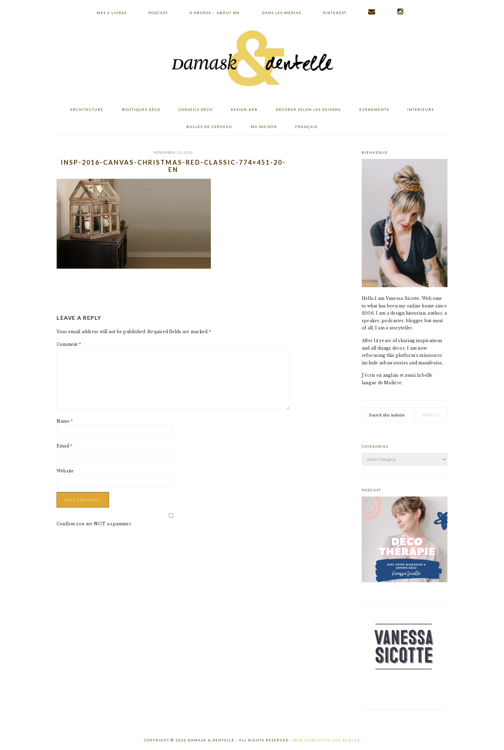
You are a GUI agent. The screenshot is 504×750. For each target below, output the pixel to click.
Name (65, 421)
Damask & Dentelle (252, 59)
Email (65, 445)
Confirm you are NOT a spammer (94, 523)
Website (65, 470)
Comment (69, 344)
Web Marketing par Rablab (326, 740)
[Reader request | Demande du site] (372, 11)
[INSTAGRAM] (400, 11)
